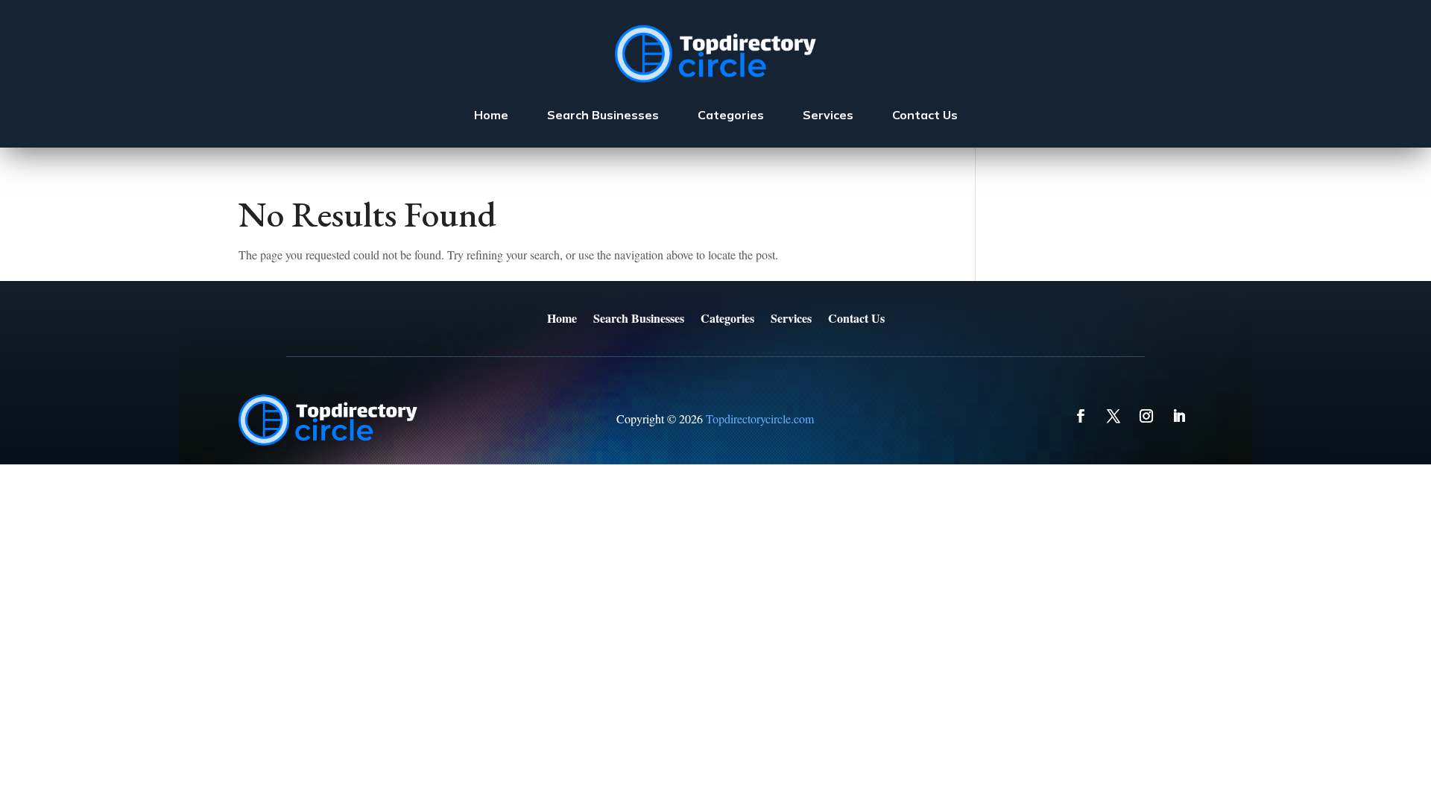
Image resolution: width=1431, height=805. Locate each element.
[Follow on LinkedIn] (1179, 415)
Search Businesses (603, 114)
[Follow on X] (1113, 415)
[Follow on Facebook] (1080, 415)
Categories (731, 114)
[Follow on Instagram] (1146, 415)
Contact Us (925, 114)
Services (828, 114)
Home (491, 114)
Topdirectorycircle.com (760, 418)
